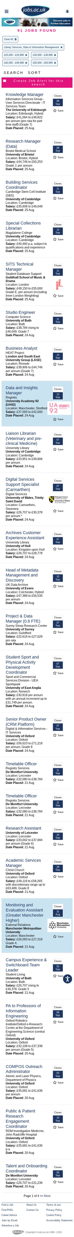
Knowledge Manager (24, 94)
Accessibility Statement (59, 1220)
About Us (31, 1204)
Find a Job (7, 1204)
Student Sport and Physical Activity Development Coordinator (22, 665)
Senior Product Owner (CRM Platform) (26, 722)
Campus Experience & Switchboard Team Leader (26, 964)
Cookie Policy (53, 1215)
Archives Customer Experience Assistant (25, 535)
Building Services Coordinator (22, 185)
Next (47, 1195)
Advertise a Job (10, 1225)
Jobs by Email (9, 1220)
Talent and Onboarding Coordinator (26, 1168)
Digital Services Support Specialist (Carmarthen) (22, 484)
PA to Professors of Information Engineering (23, 1010)
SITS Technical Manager (19, 267)
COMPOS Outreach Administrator (24, 1069)
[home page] (35, 15)
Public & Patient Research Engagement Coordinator (20, 1119)
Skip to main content (15, 3)
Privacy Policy (54, 1210)
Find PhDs (7, 1210)
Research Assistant (23, 828)
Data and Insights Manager (22, 390)
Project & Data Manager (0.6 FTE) (23, 619)
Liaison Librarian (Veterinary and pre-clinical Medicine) (24, 438)
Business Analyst (21, 348)
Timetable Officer (21, 763)
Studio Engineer (20, 312)
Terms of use (53, 1204)
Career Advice (9, 1215)
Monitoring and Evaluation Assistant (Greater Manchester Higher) (24, 913)
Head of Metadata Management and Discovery (22, 575)
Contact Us (32, 1210)
